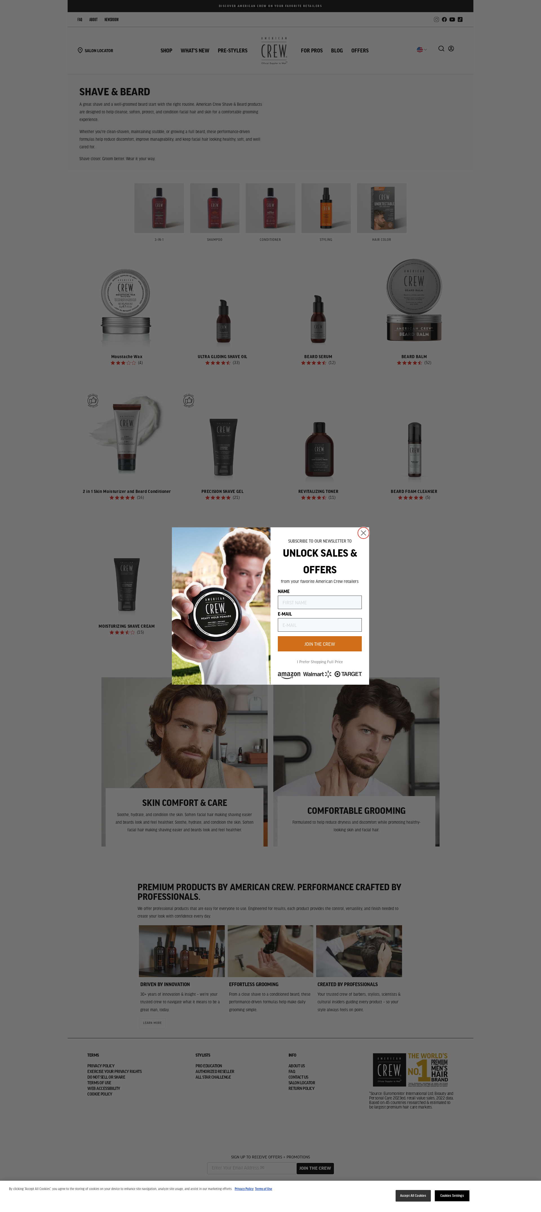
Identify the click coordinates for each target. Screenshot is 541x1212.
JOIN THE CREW (320, 643)
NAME (284, 591)
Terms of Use (263, 1189)
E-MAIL (285, 613)
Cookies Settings (452, 1196)
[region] (270, 1196)
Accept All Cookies (413, 1196)
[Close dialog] (363, 533)
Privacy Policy (244, 1189)
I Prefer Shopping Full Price (320, 662)
